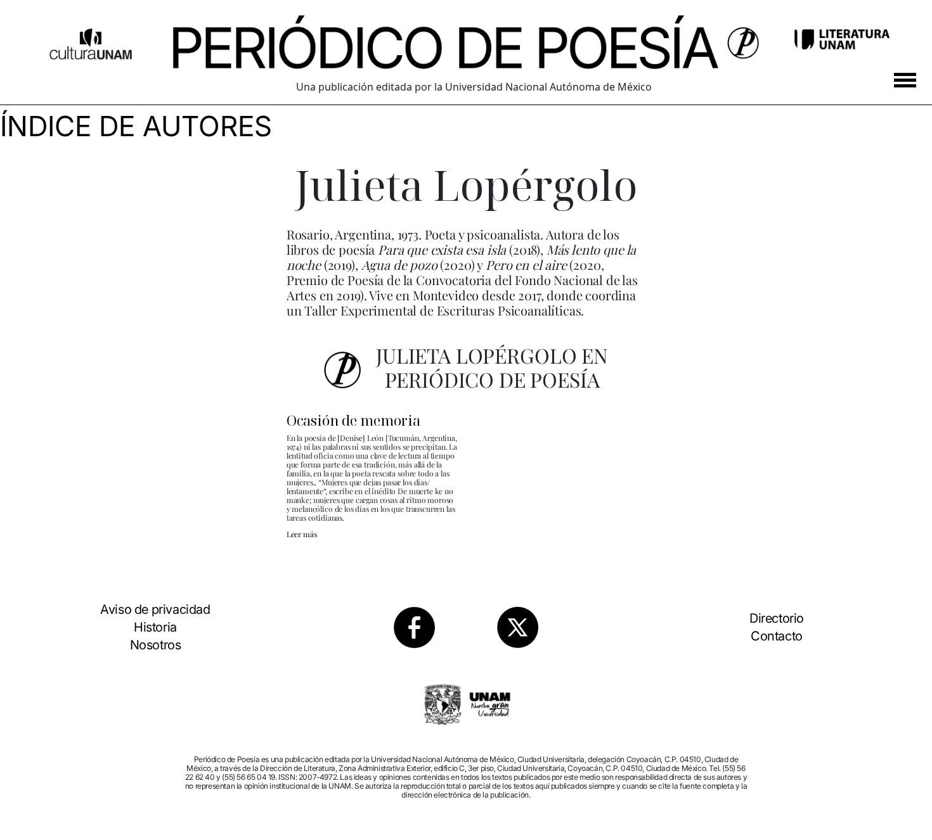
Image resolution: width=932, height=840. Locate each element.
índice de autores (136, 126)
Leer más (302, 534)
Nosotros (155, 644)
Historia (155, 627)
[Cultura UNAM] (90, 39)
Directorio (776, 618)
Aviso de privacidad (155, 609)
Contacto (777, 636)
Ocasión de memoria (353, 420)
